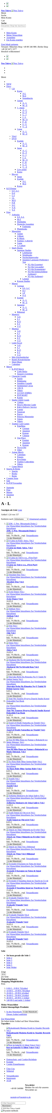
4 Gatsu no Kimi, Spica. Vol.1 (19, 548)
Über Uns (10, 1069)
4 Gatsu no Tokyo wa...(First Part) (21, 565)
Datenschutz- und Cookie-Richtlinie (21, 1059)
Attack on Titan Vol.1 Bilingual (20, 854)
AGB (8, 1080)
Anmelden (10, 37)
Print (8, 490)
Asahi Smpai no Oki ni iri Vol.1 (20, 820)
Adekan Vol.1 (12, 616)
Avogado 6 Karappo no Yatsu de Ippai (23, 871)
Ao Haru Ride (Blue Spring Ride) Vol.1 (24, 769)
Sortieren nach (7, 519)
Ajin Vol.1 (11, 633)
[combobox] (13, 25)
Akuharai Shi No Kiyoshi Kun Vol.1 (22, 667)
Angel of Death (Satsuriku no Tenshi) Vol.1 (25, 730)
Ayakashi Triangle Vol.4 (17, 922)
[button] (18, 526)
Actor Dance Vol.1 (14, 599)
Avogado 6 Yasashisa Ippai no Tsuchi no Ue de (27, 888)
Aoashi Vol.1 (12, 786)
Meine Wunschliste (14, 35)
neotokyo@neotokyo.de (20, 1097)
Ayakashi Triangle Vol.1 (17, 905)
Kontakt (9, 1062)
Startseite (10, 487)
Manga (9, 492)
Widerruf (10, 1071)
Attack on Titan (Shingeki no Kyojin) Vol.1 (25, 837)
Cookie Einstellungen (15, 1064)
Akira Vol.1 (11, 650)
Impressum (11, 1078)
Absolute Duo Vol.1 (15, 582)
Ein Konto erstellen (14, 40)
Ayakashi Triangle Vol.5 (17, 939)
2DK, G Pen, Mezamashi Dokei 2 (21, 531)
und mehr (18, 1000)
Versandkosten (32, 535)
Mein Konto (11, 33)
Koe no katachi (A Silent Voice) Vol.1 (23, 1047)
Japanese (10, 495)
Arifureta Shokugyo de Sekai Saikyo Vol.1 (25, 803)
